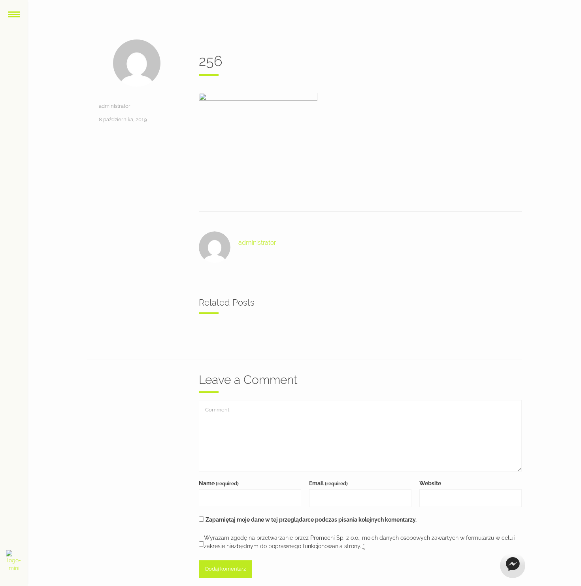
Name (219, 483)
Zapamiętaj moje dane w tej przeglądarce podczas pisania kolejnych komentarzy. (311, 520)
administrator (114, 106)
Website (430, 483)
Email (328, 483)
